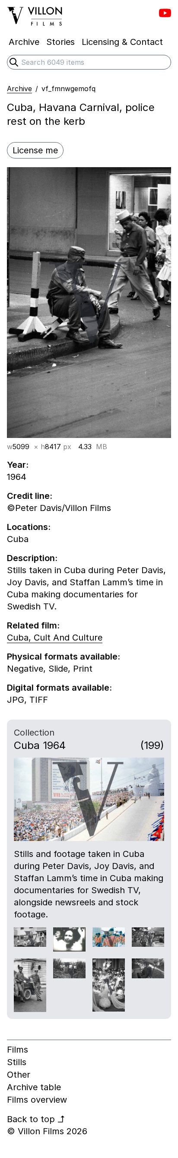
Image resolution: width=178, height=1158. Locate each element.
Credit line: (29, 496)
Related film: (33, 625)
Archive (19, 88)
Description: (32, 558)
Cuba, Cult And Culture (54, 637)
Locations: (29, 527)
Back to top (36, 1119)
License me (35, 150)
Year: (18, 465)
